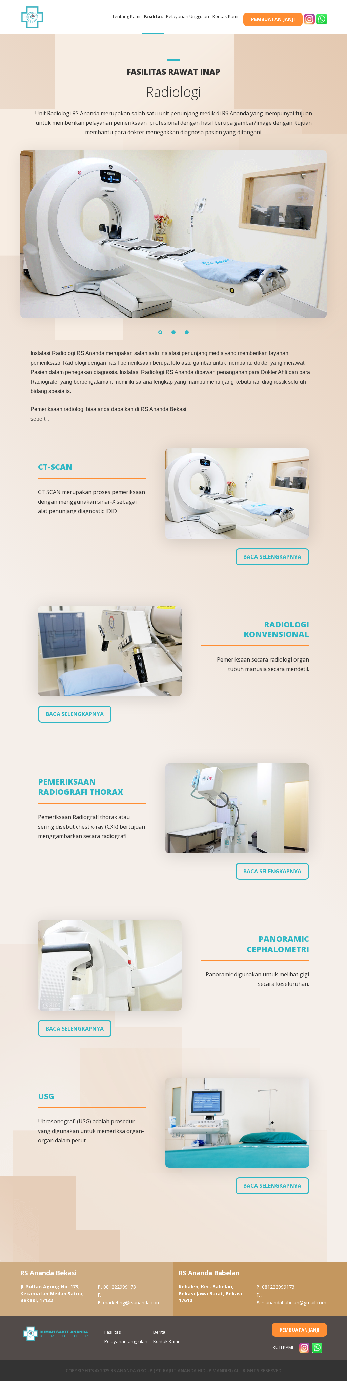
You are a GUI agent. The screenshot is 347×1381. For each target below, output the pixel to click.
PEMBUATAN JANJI (273, 19)
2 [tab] (173, 332)
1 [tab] (160, 332)
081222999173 (117, 1287)
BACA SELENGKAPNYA (272, 557)
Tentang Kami (126, 16)
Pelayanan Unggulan (187, 16)
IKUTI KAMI (282, 1347)
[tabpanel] (173, 234)
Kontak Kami (225, 16)
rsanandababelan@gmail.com (291, 1302)
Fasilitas (153, 16)
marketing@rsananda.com (129, 1302)
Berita (159, 1332)
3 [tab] (187, 332)
